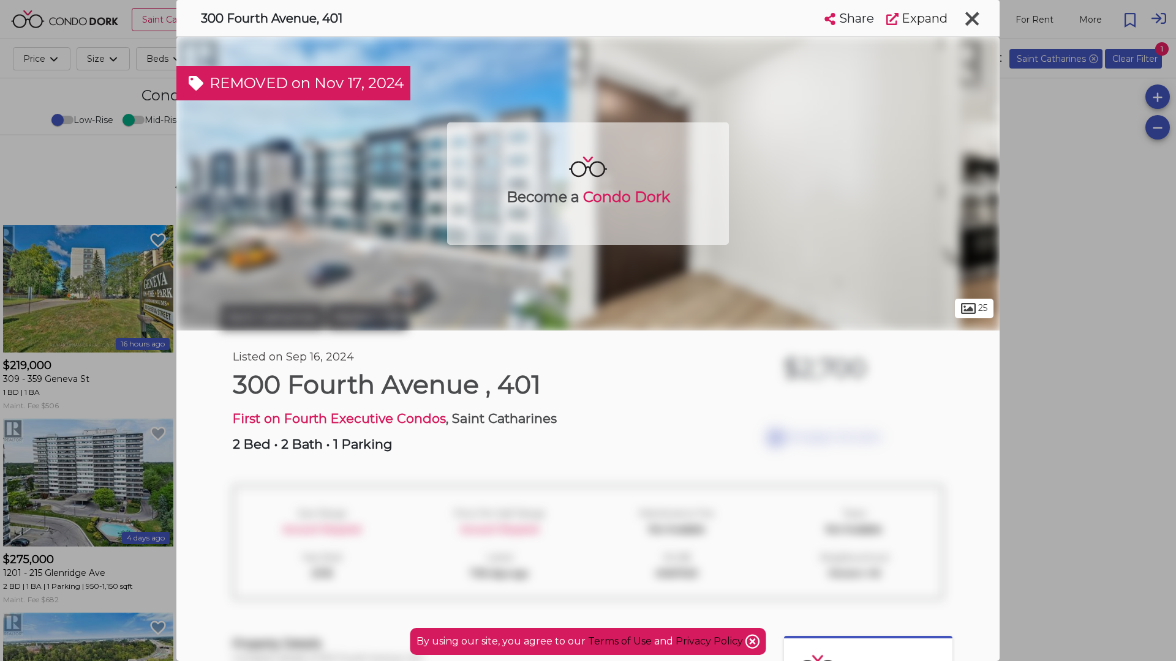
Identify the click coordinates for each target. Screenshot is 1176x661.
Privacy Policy (710, 641)
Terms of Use (620, 641)
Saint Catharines (272, 317)
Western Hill (367, 317)
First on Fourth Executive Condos (339, 418)
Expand (923, 18)
